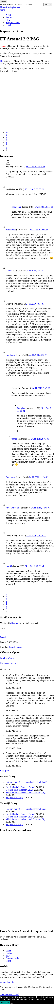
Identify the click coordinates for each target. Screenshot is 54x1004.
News (8, 15)
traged (14, 439)
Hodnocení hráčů (8, 663)
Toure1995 (11, 229)
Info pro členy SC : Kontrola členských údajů (26, 782)
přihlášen (14, 623)
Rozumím (5, 1002)
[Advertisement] (27, 102)
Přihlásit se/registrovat (10, 7)
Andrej (9, 270)
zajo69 (9, 566)
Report (11, 647)
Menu (3, 1)
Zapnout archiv (7, 982)
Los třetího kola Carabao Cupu (20, 787)
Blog (8, 20)
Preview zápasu (7, 658)
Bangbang (16, 207)
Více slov (4, 771)
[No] (11, 1003)
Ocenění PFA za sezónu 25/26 (19, 790)
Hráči (8, 25)
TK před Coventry (14, 797)
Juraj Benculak (12, 507)
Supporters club (13, 22)
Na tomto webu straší (9, 994)
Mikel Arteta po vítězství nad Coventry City (26, 792)
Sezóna (9, 17)
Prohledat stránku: (8, 4)
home (2, 10)
